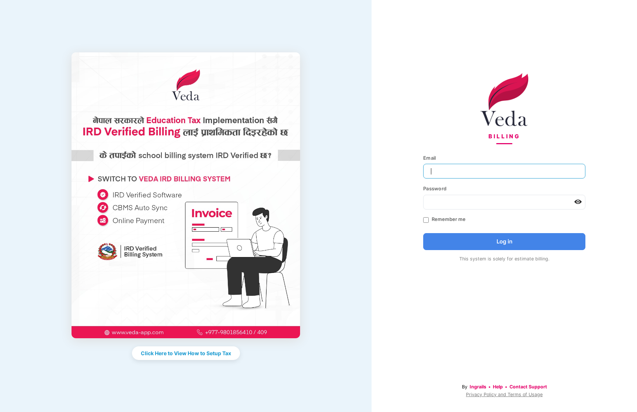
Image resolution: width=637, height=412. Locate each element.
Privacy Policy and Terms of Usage (504, 394)
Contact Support (528, 387)
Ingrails (478, 387)
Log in (504, 241)
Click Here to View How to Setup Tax (186, 353)
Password (434, 188)
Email (429, 158)
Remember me (449, 219)
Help (498, 387)
